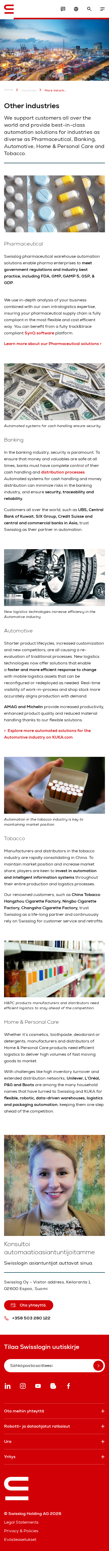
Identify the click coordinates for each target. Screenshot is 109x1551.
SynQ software (39, 333)
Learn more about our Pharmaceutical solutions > (52, 343)
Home (8, 90)
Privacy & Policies (21, 1530)
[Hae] (89, 9)
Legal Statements (21, 1522)
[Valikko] (102, 9)
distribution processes (63, 472)
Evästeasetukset (20, 1539)
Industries (29, 90)
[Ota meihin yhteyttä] (62, 9)
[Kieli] (76, 9)
